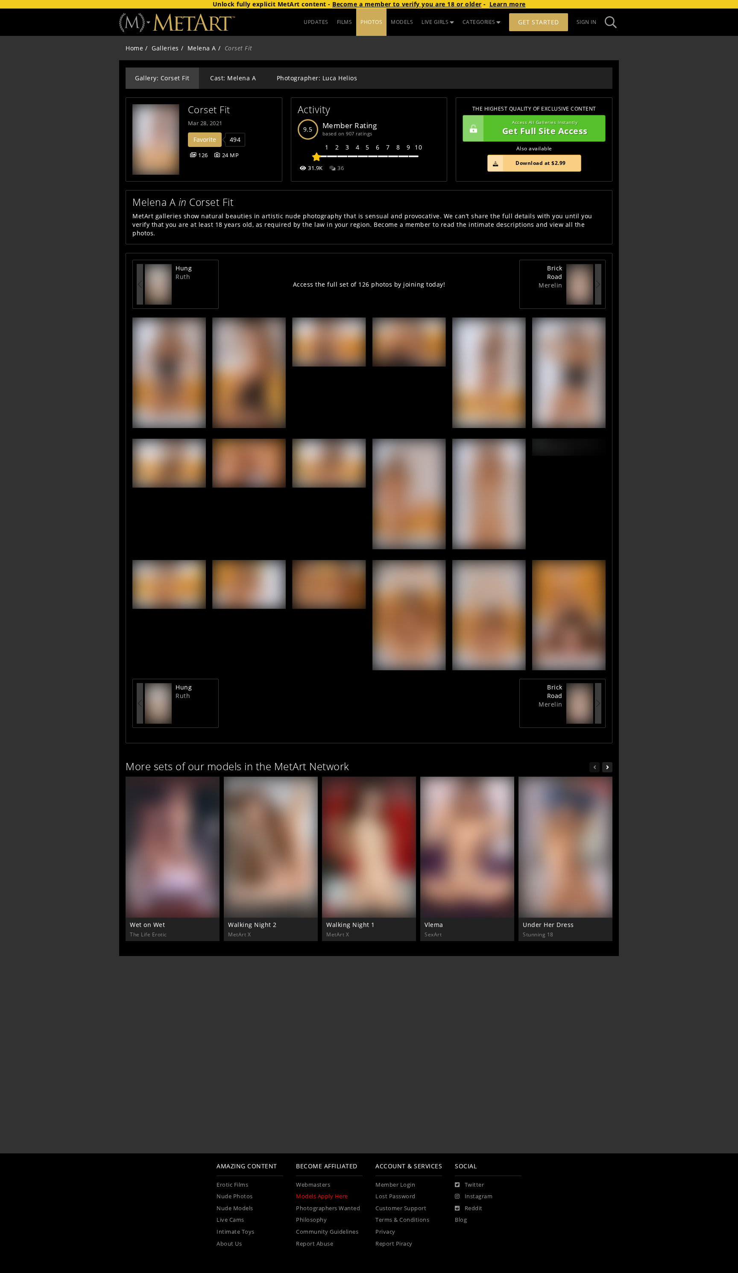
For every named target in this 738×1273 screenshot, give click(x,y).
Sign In (587, 22)
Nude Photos (235, 1196)
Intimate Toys (236, 1231)
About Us (229, 1243)
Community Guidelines (327, 1231)
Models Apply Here (322, 1196)
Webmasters (313, 1184)
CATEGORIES (479, 22)
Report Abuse (314, 1243)
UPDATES (316, 22)
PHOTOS (371, 22)
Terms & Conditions (402, 1219)
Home (134, 48)
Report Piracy (394, 1243)
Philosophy (311, 1219)
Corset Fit (209, 109)
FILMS (344, 22)
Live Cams (230, 1219)
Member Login (395, 1184)
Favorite (204, 139)
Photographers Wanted (328, 1208)
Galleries (165, 48)
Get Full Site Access (545, 128)
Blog (461, 1219)
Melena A (201, 48)
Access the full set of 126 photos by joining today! (369, 284)
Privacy (385, 1231)
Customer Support (400, 1208)
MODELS (402, 22)
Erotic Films (232, 1184)
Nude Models (235, 1208)
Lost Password (395, 1196)
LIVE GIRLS (435, 22)
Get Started (538, 22)
